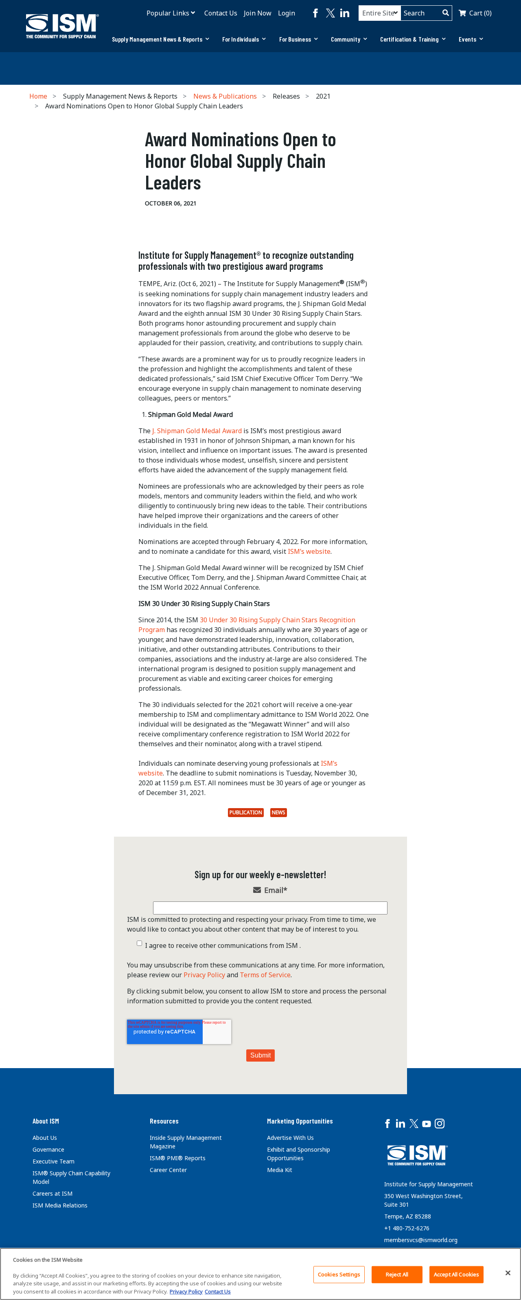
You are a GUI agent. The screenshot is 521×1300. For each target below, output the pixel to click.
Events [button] (467, 39)
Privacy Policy (204, 974)
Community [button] (345, 39)
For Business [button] (295, 39)
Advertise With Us (290, 1137)
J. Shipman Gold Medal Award (197, 430)
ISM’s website (309, 551)
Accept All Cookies (456, 1274)
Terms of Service (265, 974)
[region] (260, 1274)
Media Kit (279, 1170)
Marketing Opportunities (300, 1120)
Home (38, 96)
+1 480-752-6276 (406, 1228)
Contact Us (220, 13)
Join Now (257, 13)
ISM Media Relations (60, 1205)
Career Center (168, 1170)
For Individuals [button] (240, 39)
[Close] (508, 1273)
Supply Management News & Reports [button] (157, 39)
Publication (246, 812)
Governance (48, 1149)
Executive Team (53, 1161)
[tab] (160, 39)
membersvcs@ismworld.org (421, 1240)
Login (286, 13)
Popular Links (168, 13)
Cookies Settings (339, 1274)
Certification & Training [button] (409, 39)
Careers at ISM (52, 1193)
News (278, 812)
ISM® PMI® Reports (178, 1158)
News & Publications (225, 96)
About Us (45, 1137)
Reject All (397, 1274)
